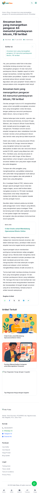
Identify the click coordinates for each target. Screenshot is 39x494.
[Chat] (34, 483)
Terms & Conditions (8, 472)
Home (4, 12)
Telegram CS (8, 433)
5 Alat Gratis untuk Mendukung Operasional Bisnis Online (17, 230)
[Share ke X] (14, 300)
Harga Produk (6, 452)
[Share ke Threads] (19, 300)
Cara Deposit (6, 450)
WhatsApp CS (8, 431)
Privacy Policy (6, 474)
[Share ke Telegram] (23, 300)
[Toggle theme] (32, 3)
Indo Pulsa (16, 485)
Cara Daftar (5, 447)
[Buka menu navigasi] (36, 3)
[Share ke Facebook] (9, 300)
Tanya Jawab (6, 469)
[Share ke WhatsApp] (5, 300)
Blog (8, 12)
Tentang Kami (6, 466)
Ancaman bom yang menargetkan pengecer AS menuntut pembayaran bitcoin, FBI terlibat (19, 53)
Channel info (8, 436)
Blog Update (6, 455)
